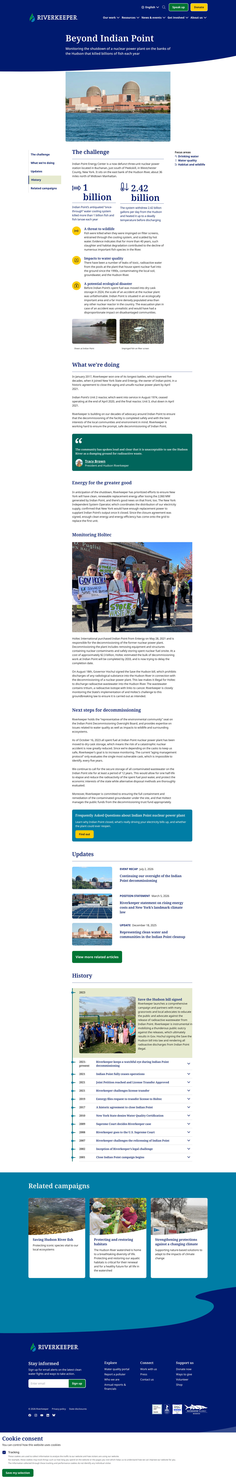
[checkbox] (4, 1451)
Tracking (13, 1452)
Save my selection (18, 1473)
